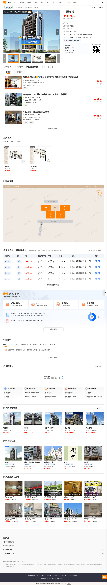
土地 (42, 2)
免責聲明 (43, 578)
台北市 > (25, 7)
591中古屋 (57, 575)
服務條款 (51, 578)
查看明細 (97, 261)
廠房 (60, 2)
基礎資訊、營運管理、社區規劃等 (80, 37)
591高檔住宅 (73, 575)
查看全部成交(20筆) (53, 285)
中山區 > (30, 7)
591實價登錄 (31, 575)
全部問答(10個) (52, 357)
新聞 (74, 2)
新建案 (22, 2)
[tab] (8, 72)
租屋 (36, 2)
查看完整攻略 (53, 329)
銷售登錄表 (95, 250)
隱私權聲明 (60, 578)
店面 (48, 2)
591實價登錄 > (19, 7)
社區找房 (67, 2)
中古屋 (29, 2)
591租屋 (64, 575)
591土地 (48, 575)
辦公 (54, 2)
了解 (29, 12)
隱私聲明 (64, 583)
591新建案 (40, 575)
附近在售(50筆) (52, 128)
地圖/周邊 (98, 366)
